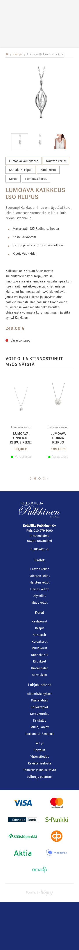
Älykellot (39, 596)
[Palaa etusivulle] (6, 54)
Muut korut (39, 648)
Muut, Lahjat (40, 727)
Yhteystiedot (39, 756)
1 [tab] (31, 478)
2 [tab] (35, 478)
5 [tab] (48, 478)
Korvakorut (40, 641)
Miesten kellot (39, 576)
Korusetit (39, 634)
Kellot (39, 560)
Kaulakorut (48, 170)
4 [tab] (44, 478)
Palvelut (39, 750)
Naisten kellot (40, 582)
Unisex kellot (39, 589)
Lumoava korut (36, 179)
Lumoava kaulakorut (23, 161)
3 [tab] (39, 478)
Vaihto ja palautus (39, 776)
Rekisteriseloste (39, 763)
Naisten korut (56, 161)
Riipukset (39, 661)
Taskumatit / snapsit (39, 734)
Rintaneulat (39, 668)
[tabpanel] (21, 417)
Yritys (40, 743)
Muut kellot (39, 602)
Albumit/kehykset (39, 694)
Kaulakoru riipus (20, 170)
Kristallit (39, 720)
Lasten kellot (39, 569)
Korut (13, 179)
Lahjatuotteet (39, 685)
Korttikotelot (39, 713)
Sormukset (39, 675)
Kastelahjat (39, 700)
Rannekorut (39, 655)
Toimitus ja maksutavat (39, 770)
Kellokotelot (39, 707)
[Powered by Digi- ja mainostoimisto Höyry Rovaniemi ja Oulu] (39, 891)
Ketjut (39, 628)
